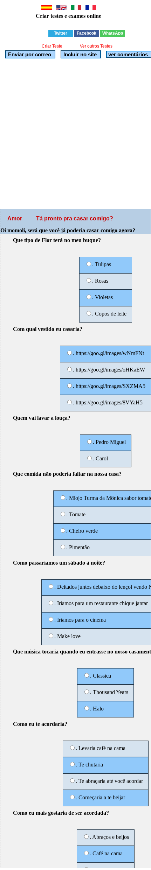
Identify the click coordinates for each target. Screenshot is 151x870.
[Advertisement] (75, 133)
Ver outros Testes (96, 46)
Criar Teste (52, 46)
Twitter (60, 33)
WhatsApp (112, 33)
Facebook (86, 33)
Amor (14, 218)
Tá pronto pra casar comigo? (74, 218)
